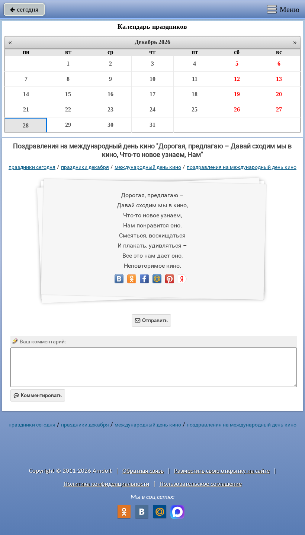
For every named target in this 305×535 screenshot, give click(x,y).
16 (110, 94)
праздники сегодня (32, 167)
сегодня (24, 9)
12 (237, 79)
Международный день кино (148, 167)
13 (279, 79)
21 (26, 109)
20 (279, 94)
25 (195, 109)
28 (26, 125)
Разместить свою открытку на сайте (222, 471)
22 (68, 109)
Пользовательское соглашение (201, 484)
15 (68, 94)
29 (68, 125)
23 (110, 109)
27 (279, 109)
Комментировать (38, 395)
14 (26, 94)
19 (237, 94)
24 (152, 109)
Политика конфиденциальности (106, 484)
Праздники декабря (85, 167)
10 (152, 79)
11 (195, 79)
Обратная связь (143, 471)
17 (152, 94)
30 (110, 125)
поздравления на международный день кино (241, 167)
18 (195, 94)
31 (152, 125)
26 (237, 109)
